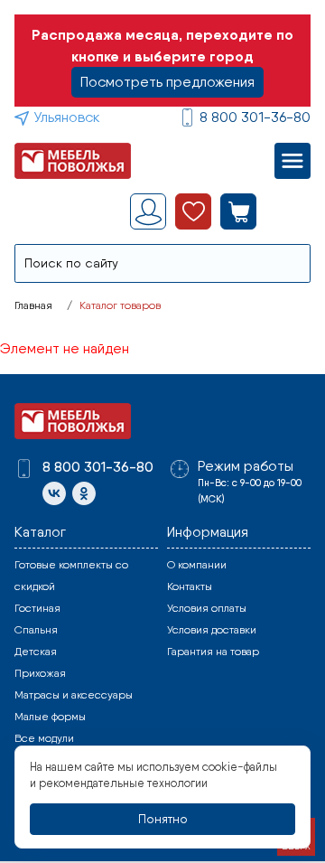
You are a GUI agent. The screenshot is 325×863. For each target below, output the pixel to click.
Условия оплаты (206, 608)
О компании (197, 564)
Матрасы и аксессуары (73, 695)
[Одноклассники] (84, 493)
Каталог (40, 531)
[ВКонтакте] (54, 493)
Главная (33, 305)
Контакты (189, 586)
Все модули (44, 738)
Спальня (36, 630)
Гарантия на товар (213, 651)
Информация (207, 531)
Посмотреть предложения (167, 81)
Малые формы (50, 716)
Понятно (163, 818)
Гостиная (37, 608)
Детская (35, 651)
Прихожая (40, 673)
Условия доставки (211, 630)
